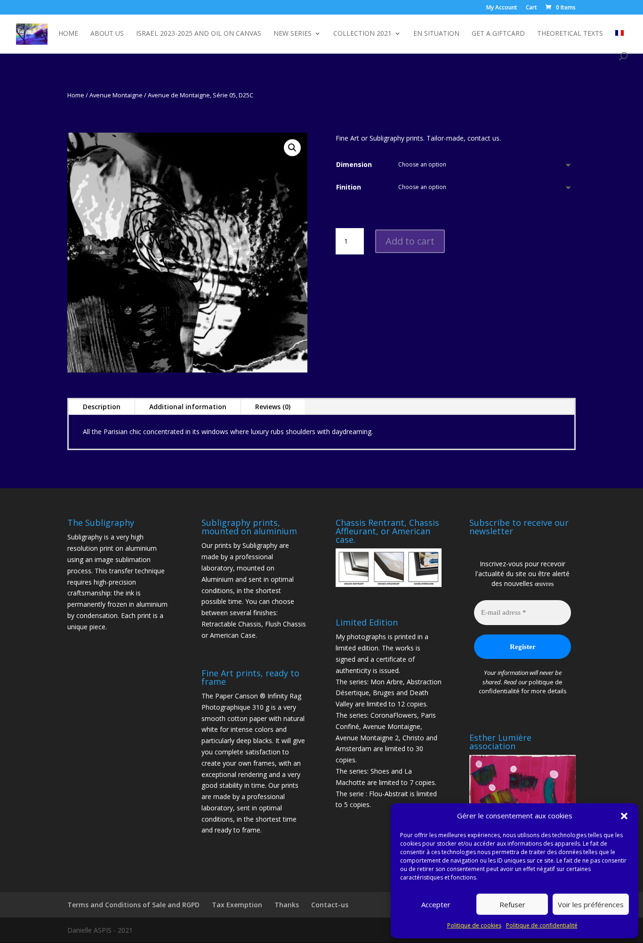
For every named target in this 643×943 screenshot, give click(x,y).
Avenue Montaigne (116, 95)
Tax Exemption (237, 904)
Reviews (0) (272, 406)
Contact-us (329, 904)
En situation (436, 34)
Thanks (286, 904)
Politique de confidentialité (542, 925)
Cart (531, 8)
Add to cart (410, 241)
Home (68, 34)
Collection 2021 (362, 34)
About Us (107, 34)
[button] (624, 816)
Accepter (435, 904)
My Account (501, 8)
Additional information (187, 406)
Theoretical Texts (570, 34)
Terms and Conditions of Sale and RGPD (133, 904)
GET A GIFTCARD (498, 34)
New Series (292, 34)
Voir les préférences (591, 904)
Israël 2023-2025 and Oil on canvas (198, 34)
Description (102, 406)
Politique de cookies (474, 925)
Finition (348, 186)
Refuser (512, 904)
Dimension (354, 164)
